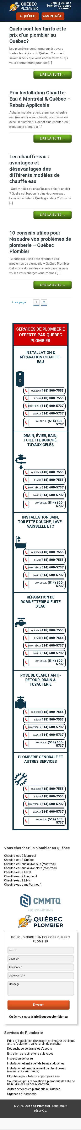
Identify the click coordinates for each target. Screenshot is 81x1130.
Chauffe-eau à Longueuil (20, 876)
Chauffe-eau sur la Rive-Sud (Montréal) (30, 864)
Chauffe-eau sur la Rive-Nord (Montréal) (30, 868)
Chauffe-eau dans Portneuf (22, 884)
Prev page (18, 302)
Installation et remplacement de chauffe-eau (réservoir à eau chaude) (36, 1070)
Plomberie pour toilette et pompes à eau (33, 1076)
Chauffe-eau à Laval (17, 872)
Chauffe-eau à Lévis (17, 880)
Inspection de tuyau (20, 1058)
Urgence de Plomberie (21, 1094)
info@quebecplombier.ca (50, 1016)
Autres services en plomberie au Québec (33, 1089)
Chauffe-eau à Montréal (20, 855)
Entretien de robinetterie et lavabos (30, 1053)
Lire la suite (52, 74)
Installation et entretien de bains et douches (35, 1063)
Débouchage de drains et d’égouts (29, 1048)
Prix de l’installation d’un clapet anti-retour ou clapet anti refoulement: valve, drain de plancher (41, 1042)
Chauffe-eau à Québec (19, 859)
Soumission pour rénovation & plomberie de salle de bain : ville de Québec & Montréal (41, 1083)
